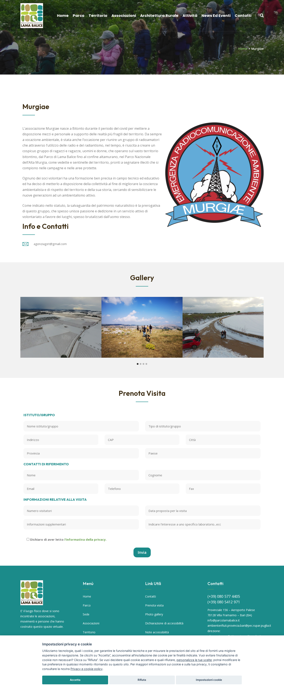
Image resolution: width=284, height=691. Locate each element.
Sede (86, 614)
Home (63, 15)
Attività (190, 15)
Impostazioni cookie (209, 679)
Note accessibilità (157, 632)
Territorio (98, 15)
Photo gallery (154, 614)
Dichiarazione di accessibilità (164, 623)
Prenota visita (154, 605)
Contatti (243, 15)
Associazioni (123, 15)
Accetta (75, 679)
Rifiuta (142, 679)
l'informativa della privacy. (85, 539)
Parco (78, 15)
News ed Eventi (216, 15)
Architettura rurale (159, 15)
